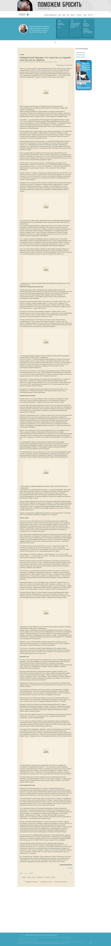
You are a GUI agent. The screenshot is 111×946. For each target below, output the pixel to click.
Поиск (89, 15)
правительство (40, 877)
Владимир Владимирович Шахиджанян (34, 935)
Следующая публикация (61, 881)
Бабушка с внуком (80, 57)
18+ (109, 12)
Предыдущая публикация (31, 881)
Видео (63, 15)
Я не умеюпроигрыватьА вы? (61, 25)
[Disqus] (45, 909)
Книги (68, 15)
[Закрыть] (109, 2)
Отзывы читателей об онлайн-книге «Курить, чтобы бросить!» (75, 25)
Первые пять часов (80, 52)
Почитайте (78, 15)
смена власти (47, 877)
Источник (69, 868)
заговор (23, 877)
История (22, 54)
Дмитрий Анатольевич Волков (50, 935)
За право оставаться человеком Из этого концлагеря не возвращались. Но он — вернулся (88, 28)
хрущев (53, 877)
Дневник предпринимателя (50, 15)
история (28, 877)
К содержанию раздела (46, 881)
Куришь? (73, 15)
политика (34, 877)
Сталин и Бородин (80, 54)
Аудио (59, 15)
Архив (85, 15)
